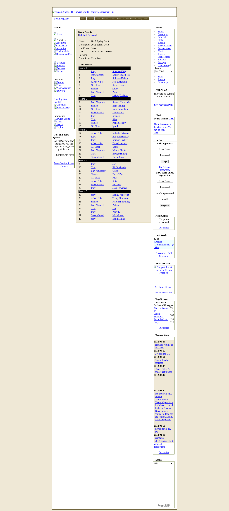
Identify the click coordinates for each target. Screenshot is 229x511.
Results (161, 42)
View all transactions (159, 445)
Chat (160, 51)
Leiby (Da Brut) (120, 95)
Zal (114, 208)
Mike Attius (118, 112)
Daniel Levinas (119, 143)
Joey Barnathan (120, 109)
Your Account (131, 19)
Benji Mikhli (118, 218)
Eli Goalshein (119, 167)
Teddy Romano (120, 198)
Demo (98, 19)
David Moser (118, 157)
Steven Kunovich (121, 102)
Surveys (162, 62)
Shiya (115, 181)
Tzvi (93, 95)
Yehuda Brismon (120, 133)
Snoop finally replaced (161, 361)
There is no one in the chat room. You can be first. (163, 127)
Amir (115, 92)
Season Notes (164, 48)
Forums (105, 19)
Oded (115, 170)
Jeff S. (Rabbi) (119, 81)
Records (162, 59)
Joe (114, 164)
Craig (115, 88)
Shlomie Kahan (120, 78)
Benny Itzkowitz (120, 194)
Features (90, 19)
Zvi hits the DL (162, 353)
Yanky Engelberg (121, 75)
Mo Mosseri (118, 215)
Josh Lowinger (119, 188)
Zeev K (116, 212)
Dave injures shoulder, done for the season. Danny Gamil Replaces (164, 415)
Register (64, 18)
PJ (155, 311)
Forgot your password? (165, 168)
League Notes (165, 45)
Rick (114, 177)
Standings (163, 34)
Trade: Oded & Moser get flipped (163, 370)
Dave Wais (117, 174)
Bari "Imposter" (99, 92)
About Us (120, 19)
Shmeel (94, 88)
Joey (93, 71)
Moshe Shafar (119, 150)
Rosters (161, 54)
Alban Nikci (97, 81)
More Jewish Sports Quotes (64, 164)
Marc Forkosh (161, 319)
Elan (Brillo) (118, 105)
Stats (160, 40)
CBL (171, 118)
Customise (164, 227)
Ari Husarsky (119, 122)
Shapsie (116, 116)
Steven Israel (97, 75)
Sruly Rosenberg (120, 136)
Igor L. (115, 126)
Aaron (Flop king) (121, 201)
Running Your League (61, 100)
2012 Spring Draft (164, 441)
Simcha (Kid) (119, 71)
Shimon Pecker (119, 140)
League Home (143, 19)
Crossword (163, 65)
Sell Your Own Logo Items (163, 292)
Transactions (164, 56)
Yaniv (115, 146)
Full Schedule (165, 254)
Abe (114, 119)
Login (57, 18)
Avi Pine (116, 184)
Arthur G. (117, 205)
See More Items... (163, 287)
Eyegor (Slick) (119, 153)
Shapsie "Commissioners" (162, 243)
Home (83, 19)
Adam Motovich (158, 315)
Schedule (162, 37)
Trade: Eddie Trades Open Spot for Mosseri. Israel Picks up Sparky (164, 403)
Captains (159, 438)
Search (112, 19)
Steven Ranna (119, 85)
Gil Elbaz (95, 85)
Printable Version (87, 35)
